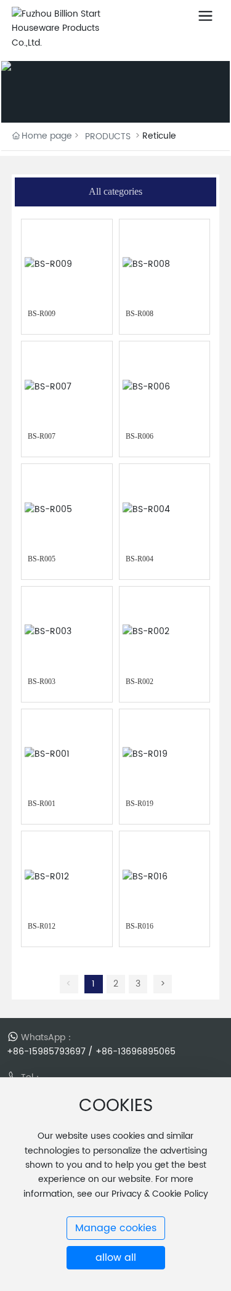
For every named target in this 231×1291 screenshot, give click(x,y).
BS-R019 (139, 803)
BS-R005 (41, 559)
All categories (115, 191)
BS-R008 (139, 313)
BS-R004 (139, 559)
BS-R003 (41, 681)
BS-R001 (41, 803)
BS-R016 (139, 926)
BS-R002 (139, 681)
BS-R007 (41, 436)
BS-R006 (139, 436)
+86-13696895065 (135, 1052)
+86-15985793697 (46, 1052)
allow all (115, 1258)
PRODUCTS (108, 136)
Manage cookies (115, 1228)
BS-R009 (41, 313)
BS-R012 (41, 926)
